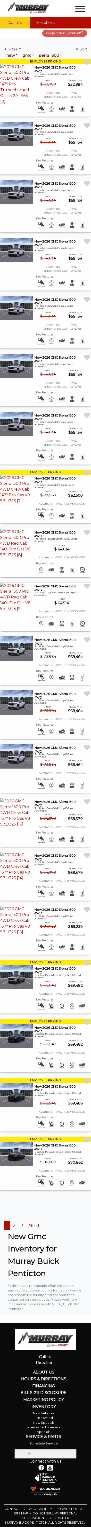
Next (34, 1225)
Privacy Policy (70, 1509)
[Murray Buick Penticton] (28, 7)
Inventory (44, 1407)
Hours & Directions (43, 1379)
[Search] (10, 1453)
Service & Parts (43, 1437)
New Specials (43, 1422)
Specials (43, 1432)
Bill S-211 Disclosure (43, 1393)
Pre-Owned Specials (43, 1427)
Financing (43, 1386)
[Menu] (80, 9)
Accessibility (41, 1509)
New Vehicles (43, 1413)
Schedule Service (44, 1443)
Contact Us (15, 1509)
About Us (43, 1372)
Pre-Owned (43, 1418)
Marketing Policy (43, 1400)
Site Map (21, 1513)
